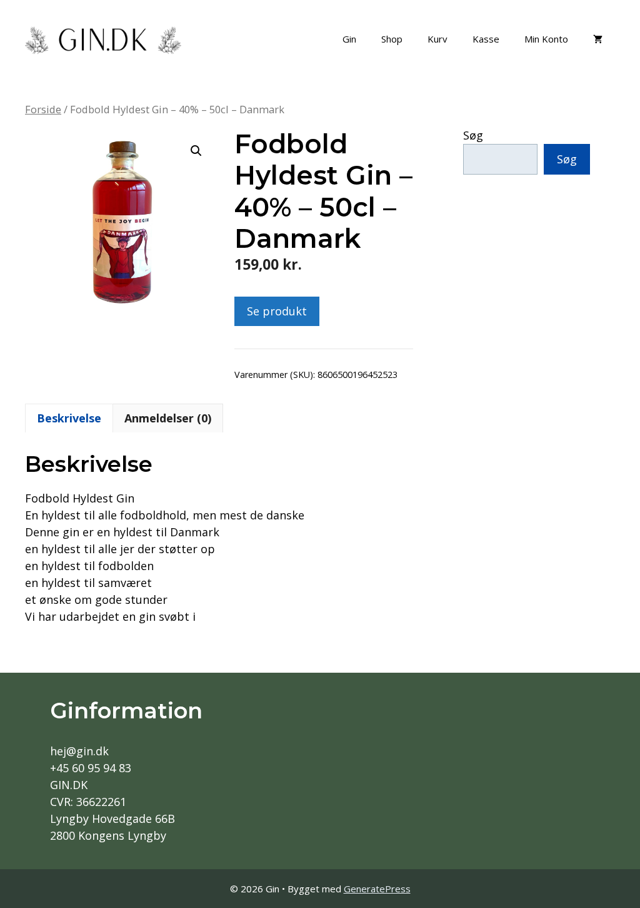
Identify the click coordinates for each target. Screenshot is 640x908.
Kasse (485, 39)
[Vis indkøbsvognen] (598, 39)
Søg (473, 135)
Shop (391, 39)
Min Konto (546, 39)
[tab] (69, 418)
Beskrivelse (69, 418)
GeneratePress (377, 888)
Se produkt (277, 311)
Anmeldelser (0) (167, 418)
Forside (43, 109)
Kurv (438, 39)
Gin (349, 39)
